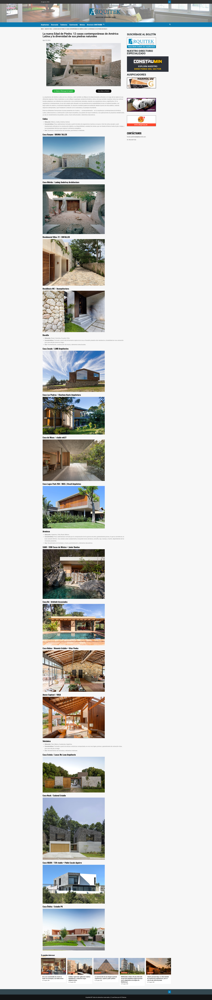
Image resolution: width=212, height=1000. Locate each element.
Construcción (73, 25)
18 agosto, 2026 (125, 984)
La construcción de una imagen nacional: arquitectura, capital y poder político (106, 977)
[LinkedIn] (169, 1)
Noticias (82, 25)
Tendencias (63, 25)
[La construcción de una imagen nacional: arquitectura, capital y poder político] (106, 966)
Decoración (54, 25)
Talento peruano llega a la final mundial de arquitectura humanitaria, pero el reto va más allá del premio (158, 978)
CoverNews (114, 997)
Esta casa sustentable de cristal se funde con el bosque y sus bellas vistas (52, 977)
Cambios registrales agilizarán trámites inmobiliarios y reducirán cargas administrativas (79, 978)
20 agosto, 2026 (46, 980)
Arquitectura (45, 25)
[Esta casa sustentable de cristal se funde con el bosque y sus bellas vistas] (53, 966)
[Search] (170, 24)
